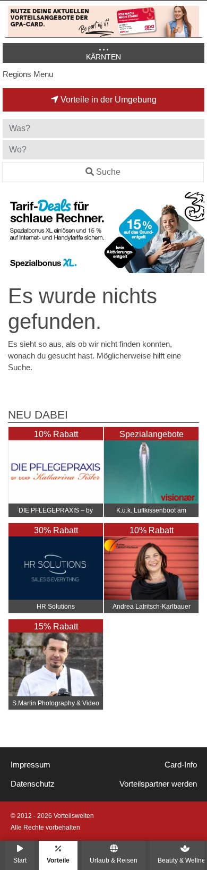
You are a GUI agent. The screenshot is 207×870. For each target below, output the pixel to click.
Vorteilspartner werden (158, 784)
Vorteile (58, 860)
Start (20, 860)
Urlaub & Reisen (113, 860)
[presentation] (13, 232)
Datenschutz (33, 784)
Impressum (30, 765)
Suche (108, 171)
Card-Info (181, 765)
